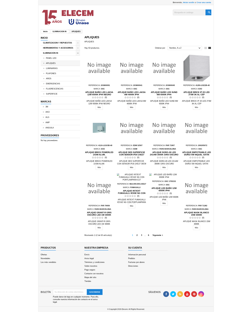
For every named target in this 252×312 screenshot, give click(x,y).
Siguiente (158, 235)
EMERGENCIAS (53, 84)
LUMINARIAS (52, 68)
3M (46, 107)
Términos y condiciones (94, 262)
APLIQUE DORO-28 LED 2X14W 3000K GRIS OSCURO (164, 153)
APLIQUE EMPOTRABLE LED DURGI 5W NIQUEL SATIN (196, 153)
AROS (48, 78)
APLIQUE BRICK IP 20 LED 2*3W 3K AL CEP (196, 93)
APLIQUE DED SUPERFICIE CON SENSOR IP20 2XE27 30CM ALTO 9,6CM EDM (131, 154)
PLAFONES (51, 73)
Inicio (44, 38)
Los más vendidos (48, 262)
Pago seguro (89, 270)
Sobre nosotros (90, 266)
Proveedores (50, 135)
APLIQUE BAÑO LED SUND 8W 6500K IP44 (164, 93)
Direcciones (133, 266)
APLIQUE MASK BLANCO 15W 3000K (196, 213)
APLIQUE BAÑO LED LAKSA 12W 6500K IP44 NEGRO (99, 93)
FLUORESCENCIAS (54, 89)
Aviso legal (89, 258)
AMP (47, 122)
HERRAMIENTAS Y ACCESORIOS (58, 48)
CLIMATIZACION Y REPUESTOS (57, 43)
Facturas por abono (136, 262)
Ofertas (44, 255)
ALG (47, 117)
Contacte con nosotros (94, 273)
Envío (86, 255)
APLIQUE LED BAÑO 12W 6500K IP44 (164, 189)
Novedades (45, 258)
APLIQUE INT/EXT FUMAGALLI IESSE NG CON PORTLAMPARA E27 (131, 193)
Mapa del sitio (90, 277)
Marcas (46, 101)
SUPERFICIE (51, 94)
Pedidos (131, 258)
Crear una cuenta (204, 2)
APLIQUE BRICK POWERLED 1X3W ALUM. (99, 153)
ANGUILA (49, 128)
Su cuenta (135, 248)
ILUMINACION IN (50, 53)
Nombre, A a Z (185, 48)
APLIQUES (51, 63)
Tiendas (87, 281)
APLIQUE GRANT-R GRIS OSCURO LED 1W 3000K (99, 213)
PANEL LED (51, 58)
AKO (47, 112)
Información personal (137, 255)
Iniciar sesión (188, 2)
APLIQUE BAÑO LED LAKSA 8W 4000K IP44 (132, 93)
